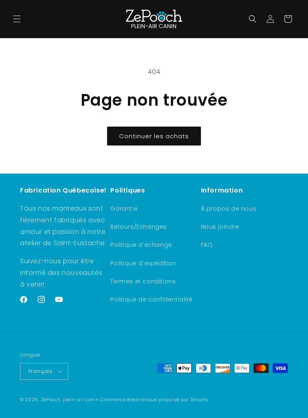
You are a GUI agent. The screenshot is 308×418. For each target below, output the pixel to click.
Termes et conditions (143, 281)
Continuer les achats (154, 136)
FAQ (207, 245)
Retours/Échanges (138, 227)
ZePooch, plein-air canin (70, 399)
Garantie (124, 209)
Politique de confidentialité (151, 299)
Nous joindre (220, 227)
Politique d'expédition (143, 263)
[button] (17, 19)
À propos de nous (229, 209)
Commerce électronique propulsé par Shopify (154, 399)
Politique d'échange (141, 245)
